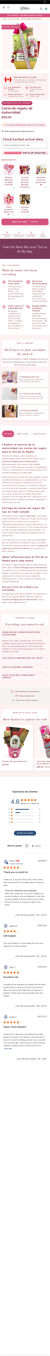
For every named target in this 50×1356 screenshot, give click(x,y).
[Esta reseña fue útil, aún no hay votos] (38, 1006)
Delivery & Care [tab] (39, 434)
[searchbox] (14, 846)
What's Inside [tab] (22, 434)
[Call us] (41, 8)
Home (5, 19)
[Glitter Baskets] (25, 9)
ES (45, 2)
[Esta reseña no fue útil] (42, 915)
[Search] (8, 7)
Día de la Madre (13, 19)
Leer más (8, 1048)
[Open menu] (3, 7)
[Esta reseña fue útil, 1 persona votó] (38, 915)
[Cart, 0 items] (46, 8)
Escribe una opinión (25, 833)
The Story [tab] (8, 434)
